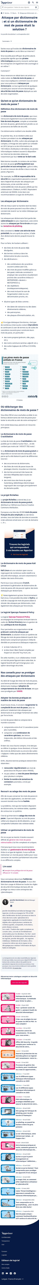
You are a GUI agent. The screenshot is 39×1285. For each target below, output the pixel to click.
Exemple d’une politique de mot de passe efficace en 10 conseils (17, 871)
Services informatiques (7, 13)
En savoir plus (17, 968)
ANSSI (19, 691)
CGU (3, 1244)
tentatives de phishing (12, 226)
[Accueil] (1, 13)
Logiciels (4, 1255)
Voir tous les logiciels (19, 982)
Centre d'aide (5, 1268)
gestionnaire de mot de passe (22, 849)
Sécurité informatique (14, 13)
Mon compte (5, 1264)
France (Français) (14, 1279)
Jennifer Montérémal (9, 34)
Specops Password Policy (19, 617)
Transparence (6, 1241)
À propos (4, 1251)
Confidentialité (6, 1237)
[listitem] (19, 929)
